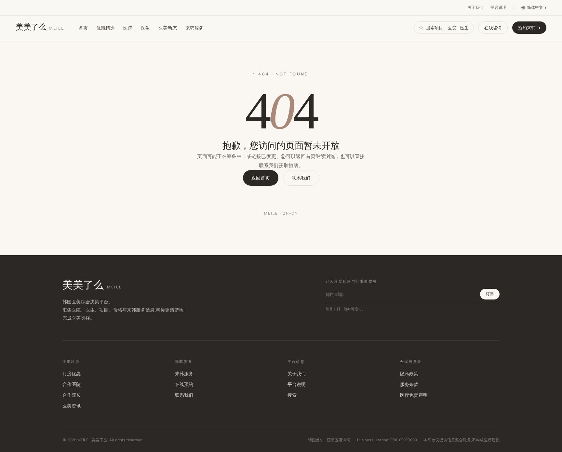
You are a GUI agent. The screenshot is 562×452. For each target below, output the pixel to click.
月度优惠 (71, 373)
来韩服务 (194, 28)
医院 (127, 28)
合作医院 (71, 384)
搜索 (292, 395)
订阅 (490, 293)
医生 (145, 28)
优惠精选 (105, 28)
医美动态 (167, 28)
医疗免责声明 (414, 395)
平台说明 (498, 7)
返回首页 (260, 177)
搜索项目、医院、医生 (447, 27)
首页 (83, 28)
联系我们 (301, 177)
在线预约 (184, 384)
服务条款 (409, 384)
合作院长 (71, 395)
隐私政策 (409, 373)
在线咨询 (493, 27)
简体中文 (536, 7)
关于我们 (476, 7)
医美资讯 (71, 405)
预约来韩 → (529, 27)
